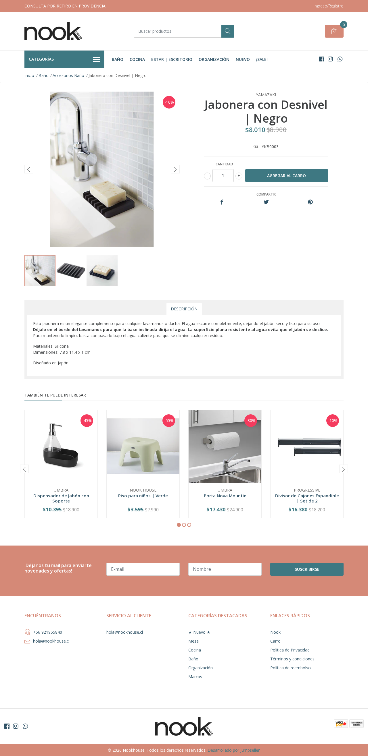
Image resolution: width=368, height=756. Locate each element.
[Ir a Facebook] (321, 59)
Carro (275, 641)
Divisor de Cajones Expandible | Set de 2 (307, 498)
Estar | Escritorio (171, 59)
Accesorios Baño (68, 75)
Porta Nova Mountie (225, 495)
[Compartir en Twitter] (266, 202)
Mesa (193, 641)
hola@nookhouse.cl (51, 641)
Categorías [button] (41, 59)
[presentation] (28, 169)
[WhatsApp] (340, 59)
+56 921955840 (47, 632)
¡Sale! (262, 59)
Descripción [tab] (184, 309)
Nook (275, 632)
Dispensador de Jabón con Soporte (61, 498)
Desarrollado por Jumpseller (234, 750)
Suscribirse (307, 569)
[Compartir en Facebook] (222, 202)
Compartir (266, 194)
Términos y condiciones (292, 659)
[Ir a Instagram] (330, 59)
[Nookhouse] (53, 31)
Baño (117, 59)
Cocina (137, 59)
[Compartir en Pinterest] (310, 202)
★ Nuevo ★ (199, 632)
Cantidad (224, 164)
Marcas (195, 676)
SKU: (256, 146)
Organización (214, 59)
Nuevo (243, 59)
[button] (178, 525)
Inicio (29, 75)
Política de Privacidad (290, 650)
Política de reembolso (290, 667)
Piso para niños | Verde (143, 495)
